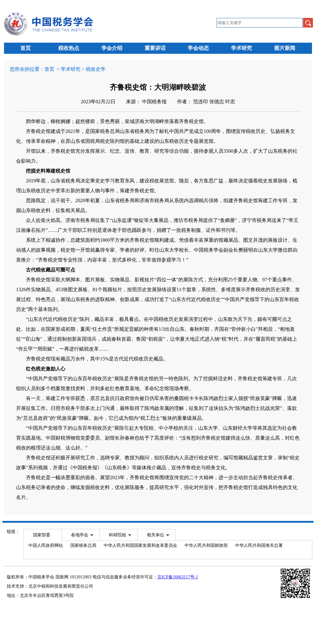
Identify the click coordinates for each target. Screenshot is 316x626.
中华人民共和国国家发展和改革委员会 (140, 545)
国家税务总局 (83, 545)
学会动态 (198, 48)
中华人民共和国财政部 (206, 545)
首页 (25, 48)
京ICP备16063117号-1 (177, 577)
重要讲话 (155, 48)
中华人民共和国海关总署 (259, 545)
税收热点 (68, 48)
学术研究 (241, 48)
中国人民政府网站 (45, 545)
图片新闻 (284, 48)
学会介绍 (112, 48)
